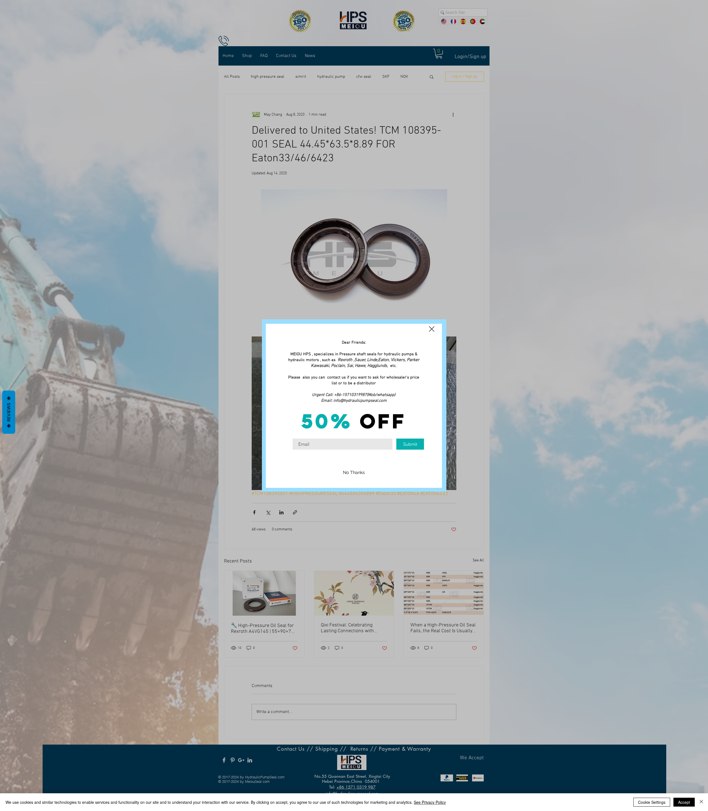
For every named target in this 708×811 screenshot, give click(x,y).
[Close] (701, 802)
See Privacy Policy (430, 802)
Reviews (9, 412)
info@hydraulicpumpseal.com (360, 400)
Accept (684, 802)
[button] (431, 329)
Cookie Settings (651, 802)
